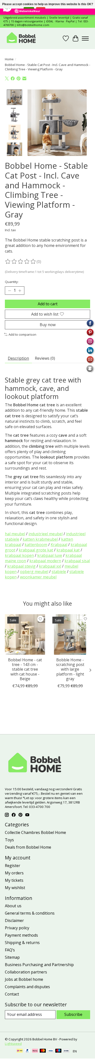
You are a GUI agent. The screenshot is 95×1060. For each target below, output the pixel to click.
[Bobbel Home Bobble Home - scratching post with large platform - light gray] (70, 634)
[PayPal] (27, 1051)
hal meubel (15, 533)
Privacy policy (17, 928)
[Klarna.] (35, 1051)
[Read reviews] (21, 262)
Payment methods (21, 935)
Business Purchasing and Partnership (39, 964)
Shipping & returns (22, 942)
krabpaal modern (45, 560)
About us (13, 905)
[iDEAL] (20, 1051)
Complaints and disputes (27, 986)
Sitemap (12, 957)
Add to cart (47, 304)
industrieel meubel (45, 533)
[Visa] (51, 1051)
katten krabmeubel (40, 539)
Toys (9, 840)
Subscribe (73, 1014)
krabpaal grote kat (36, 550)
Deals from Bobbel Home (28, 847)
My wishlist (15, 887)
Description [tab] (18, 358)
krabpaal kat (68, 550)
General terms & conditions (30, 913)
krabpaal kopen (19, 555)
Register (12, 865)
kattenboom (36, 544)
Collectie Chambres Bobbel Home (35, 832)
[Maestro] (58, 1051)
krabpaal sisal (77, 560)
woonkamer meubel (38, 577)
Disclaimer (14, 920)
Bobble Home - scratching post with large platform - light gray (70, 669)
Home (9, 59)
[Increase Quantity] (20, 290)
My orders (14, 873)
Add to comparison (22, 334)
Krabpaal (59, 544)
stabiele (59, 571)
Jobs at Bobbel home (24, 979)
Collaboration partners (26, 972)
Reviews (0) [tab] (45, 358)
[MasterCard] (43, 1051)
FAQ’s (10, 950)
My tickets (14, 880)
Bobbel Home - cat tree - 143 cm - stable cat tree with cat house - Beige (25, 669)
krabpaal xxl (50, 566)
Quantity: (12, 282)
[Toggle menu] (85, 38)
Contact (12, 994)
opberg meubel (34, 571)
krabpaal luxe (49, 555)
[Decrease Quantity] (9, 290)
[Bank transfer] (66, 1051)
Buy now (48, 324)
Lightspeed (13, 1043)
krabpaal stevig (21, 566)
